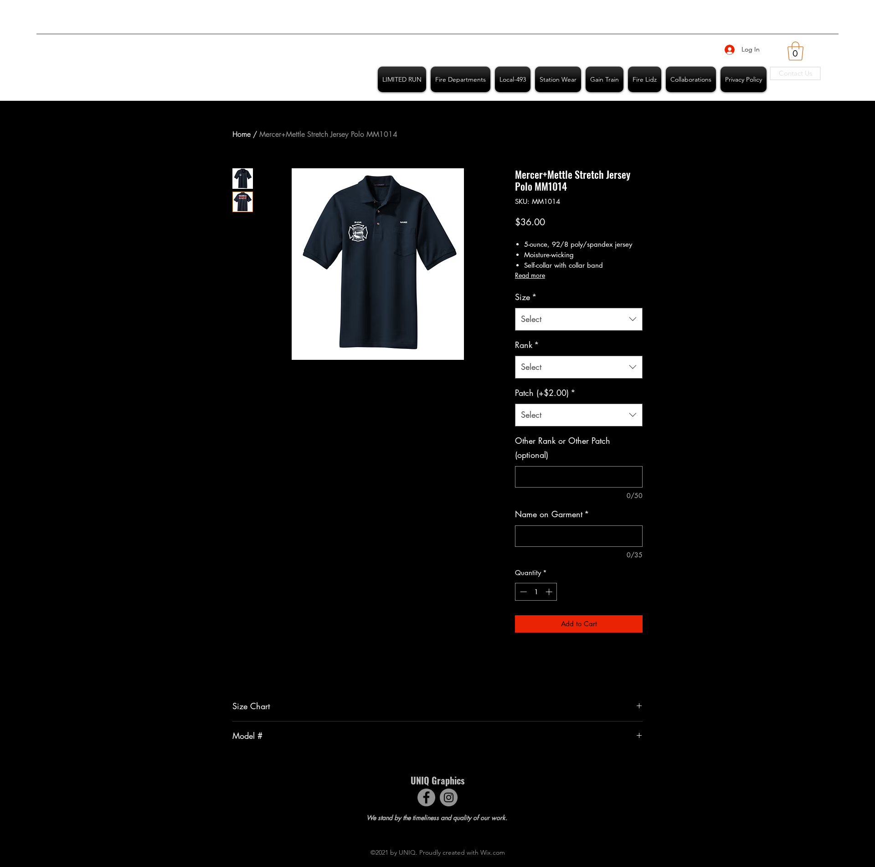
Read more (530, 275)
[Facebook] (426, 797)
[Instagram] (449, 797)
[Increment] (550, 591)
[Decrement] (522, 591)
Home (241, 134)
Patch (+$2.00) (545, 392)
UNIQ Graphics (437, 780)
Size (526, 296)
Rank (527, 344)
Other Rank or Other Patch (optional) (562, 448)
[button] (795, 51)
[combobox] (579, 319)
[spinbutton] (536, 591)
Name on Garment (552, 514)
